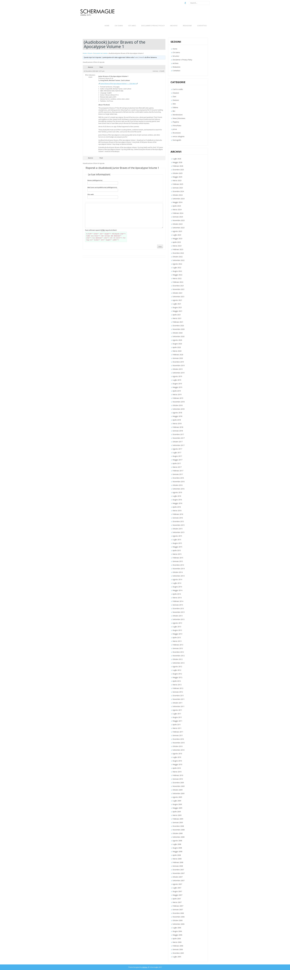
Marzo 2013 (177, 641)
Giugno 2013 (177, 630)
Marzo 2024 (177, 209)
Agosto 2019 (177, 376)
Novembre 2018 (179, 402)
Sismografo (177, 140)
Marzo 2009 (177, 815)
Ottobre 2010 (177, 746)
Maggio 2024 (177, 202)
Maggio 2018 (177, 416)
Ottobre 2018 (177, 405)
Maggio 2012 (177, 677)
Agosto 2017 (177, 449)
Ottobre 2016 (177, 485)
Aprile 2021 (177, 315)
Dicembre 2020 (178, 326)
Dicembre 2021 (178, 286)
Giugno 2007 (177, 891)
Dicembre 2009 (178, 783)
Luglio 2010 (177, 757)
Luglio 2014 (177, 583)
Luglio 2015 (177, 539)
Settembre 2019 (178, 373)
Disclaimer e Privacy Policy (153, 26)
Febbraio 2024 (178, 213)
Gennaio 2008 (178, 866)
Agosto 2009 (177, 797)
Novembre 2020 (179, 329)
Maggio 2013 (177, 634)
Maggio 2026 (177, 162)
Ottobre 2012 (177, 659)
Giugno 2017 (177, 456)
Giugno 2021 (177, 307)
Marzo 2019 (177, 394)
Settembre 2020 (178, 336)
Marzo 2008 (177, 859)
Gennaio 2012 (178, 692)
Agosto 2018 (177, 413)
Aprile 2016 (177, 507)
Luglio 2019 (177, 380)
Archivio (174, 26)
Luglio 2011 (177, 714)
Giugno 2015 (177, 543)
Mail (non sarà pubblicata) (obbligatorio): (102, 187)
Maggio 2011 (177, 721)
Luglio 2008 (177, 844)
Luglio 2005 (177, 957)
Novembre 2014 (179, 569)
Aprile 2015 (177, 550)
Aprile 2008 (177, 855)
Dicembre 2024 (178, 191)
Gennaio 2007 (178, 909)
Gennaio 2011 (178, 735)
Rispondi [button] (155, 71)
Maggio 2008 (177, 851)
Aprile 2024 (177, 206)
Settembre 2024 (178, 199)
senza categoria (178, 136)
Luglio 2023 (177, 235)
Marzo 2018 (177, 423)
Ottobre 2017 (177, 442)
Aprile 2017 (177, 463)
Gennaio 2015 (178, 561)
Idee (174, 104)
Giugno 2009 (177, 804)
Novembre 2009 (179, 786)
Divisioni (176, 100)
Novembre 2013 (179, 612)
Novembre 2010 (179, 743)
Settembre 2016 (178, 489)
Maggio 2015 (177, 547)
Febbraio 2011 (178, 732)
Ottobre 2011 (177, 703)
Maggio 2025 (177, 177)
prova (175, 129)
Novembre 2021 (179, 289)
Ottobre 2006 (177, 920)
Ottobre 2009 (177, 790)
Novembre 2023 (179, 220)
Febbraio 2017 (178, 471)
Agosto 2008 (177, 841)
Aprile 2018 (177, 420)
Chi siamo (119, 26)
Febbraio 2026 (178, 166)
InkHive (144, 967)
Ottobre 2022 (177, 257)
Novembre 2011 (179, 699)
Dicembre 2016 (178, 478)
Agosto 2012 (177, 666)
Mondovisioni (177, 115)
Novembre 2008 (179, 830)
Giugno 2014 (177, 587)
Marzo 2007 (177, 902)
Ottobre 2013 (177, 616)
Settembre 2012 (178, 663)
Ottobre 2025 (177, 173)
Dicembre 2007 (178, 870)
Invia (160, 247)
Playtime (176, 122)
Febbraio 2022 (178, 282)
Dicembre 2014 (178, 565)
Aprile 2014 (177, 594)
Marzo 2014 (177, 598)
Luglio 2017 (177, 452)
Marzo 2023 (177, 246)
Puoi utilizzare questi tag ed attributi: (101, 230)
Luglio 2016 (177, 496)
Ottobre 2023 (177, 224)
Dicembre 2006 (178, 913)
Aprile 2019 (177, 391)
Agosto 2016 (177, 492)
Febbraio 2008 (178, 862)
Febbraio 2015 (178, 558)
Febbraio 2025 (178, 184)
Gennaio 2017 (178, 474)
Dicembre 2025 (178, 170)
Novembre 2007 (179, 873)
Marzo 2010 (177, 772)
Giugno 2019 (177, 384)
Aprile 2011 (177, 724)
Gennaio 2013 (178, 648)
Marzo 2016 (177, 510)
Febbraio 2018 (178, 427)
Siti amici (132, 26)
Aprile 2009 (177, 812)
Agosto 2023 (177, 231)
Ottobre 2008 (177, 833)
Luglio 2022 (177, 267)
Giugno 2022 (177, 271)
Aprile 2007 (177, 899)
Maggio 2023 (177, 238)
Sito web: (90, 194)
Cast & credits (178, 89)
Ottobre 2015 (177, 529)
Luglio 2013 (177, 627)
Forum (90, 53)
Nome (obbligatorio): (95, 180)
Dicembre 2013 (178, 608)
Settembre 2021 (178, 296)
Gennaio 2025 (178, 188)
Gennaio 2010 (178, 779)
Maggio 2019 (177, 387)
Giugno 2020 (177, 344)
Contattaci (202, 26)
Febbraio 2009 (178, 819)
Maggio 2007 (177, 895)
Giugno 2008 (177, 848)
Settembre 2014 (178, 576)
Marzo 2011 (177, 728)
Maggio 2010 (177, 764)
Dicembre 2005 (178, 953)
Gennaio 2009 (178, 822)
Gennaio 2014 (178, 605)
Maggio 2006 (177, 935)
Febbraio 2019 (178, 398)
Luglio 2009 (177, 801)
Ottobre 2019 (177, 369)
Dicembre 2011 (178, 695)
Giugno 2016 (177, 500)
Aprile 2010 (177, 768)
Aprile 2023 (177, 242)
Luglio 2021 (177, 304)
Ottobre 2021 (177, 293)
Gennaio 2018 (178, 431)
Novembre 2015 (179, 525)
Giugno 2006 (177, 931)
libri (174, 111)
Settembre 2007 (178, 880)
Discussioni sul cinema (100, 53)
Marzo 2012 (177, 685)
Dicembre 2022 (178, 253)
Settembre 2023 (178, 228)
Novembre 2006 (179, 917)
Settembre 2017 (178, 445)
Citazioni (176, 93)
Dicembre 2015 (178, 521)
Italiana (175, 107)
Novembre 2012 (179, 656)
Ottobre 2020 (177, 333)
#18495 (162, 71)
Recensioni (177, 133)
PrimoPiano (177, 125)
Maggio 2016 (177, 503)
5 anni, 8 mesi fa (139, 57)
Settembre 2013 (178, 619)
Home (107, 26)
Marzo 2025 (177, 180)
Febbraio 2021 (178, 322)
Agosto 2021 (177, 300)
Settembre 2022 (178, 260)
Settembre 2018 (178, 409)
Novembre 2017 (179, 438)
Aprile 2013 (177, 637)
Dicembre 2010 (178, 739)
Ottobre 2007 (177, 877)
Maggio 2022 (177, 275)
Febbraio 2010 (178, 775)
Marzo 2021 (177, 318)
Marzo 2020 (177, 351)
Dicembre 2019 (178, 362)
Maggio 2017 (177, 460)
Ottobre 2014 (177, 572)
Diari (174, 96)
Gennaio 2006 (178, 949)
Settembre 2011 (178, 706)
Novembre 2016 (179, 481)
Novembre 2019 (179, 365)
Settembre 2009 (178, 793)
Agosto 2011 (177, 710)
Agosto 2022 (177, 264)
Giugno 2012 (177, 674)
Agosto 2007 (177, 884)
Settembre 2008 (178, 837)
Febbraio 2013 (178, 645)
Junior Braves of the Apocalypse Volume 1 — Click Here (118, 84)
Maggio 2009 (177, 808)
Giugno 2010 (177, 761)
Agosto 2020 (177, 340)
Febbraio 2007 (178, 906)
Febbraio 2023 (178, 249)
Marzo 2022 (177, 278)
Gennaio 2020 (178, 358)
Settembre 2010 (178, 750)
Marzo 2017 (177, 467)
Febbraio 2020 (178, 355)
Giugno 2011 (177, 717)
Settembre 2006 (178, 924)
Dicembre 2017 (178, 434)
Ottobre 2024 (177, 195)
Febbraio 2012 (178, 688)
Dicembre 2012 (178, 652)
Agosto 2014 (177, 579)
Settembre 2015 (178, 532)
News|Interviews (179, 118)
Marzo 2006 (177, 942)
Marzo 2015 (177, 554)
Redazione (187, 26)
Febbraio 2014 (178, 601)
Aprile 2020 (177, 347)
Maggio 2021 (177, 311)
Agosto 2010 (177, 753)
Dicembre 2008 (178, 826)
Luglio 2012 (177, 670)
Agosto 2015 (177, 536)
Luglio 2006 (177, 928)
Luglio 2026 (177, 159)
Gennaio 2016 (178, 518)
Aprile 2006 (177, 938)
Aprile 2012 (177, 681)
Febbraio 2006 (178, 946)
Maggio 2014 (177, 590)
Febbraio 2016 (178, 514)
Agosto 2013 (177, 623)
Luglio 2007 (177, 888)
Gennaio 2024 (178, 217)
